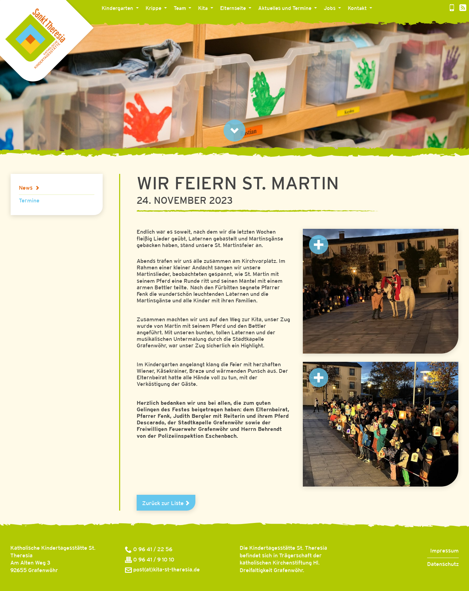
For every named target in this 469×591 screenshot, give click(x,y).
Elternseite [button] (233, 8)
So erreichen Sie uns (377, 23)
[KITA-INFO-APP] (451, 8)
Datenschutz (443, 564)
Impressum (444, 551)
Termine (29, 200)
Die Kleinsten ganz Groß (179, 23)
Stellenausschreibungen (358, 23)
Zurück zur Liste (163, 503)
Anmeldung (239, 23)
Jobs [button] (330, 8)
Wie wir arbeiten (223, 23)
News (270, 23)
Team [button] (180, 8)
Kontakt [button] (358, 8)
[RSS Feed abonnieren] (462, 8)
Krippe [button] (154, 8)
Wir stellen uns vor (201, 23)
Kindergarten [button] (118, 8)
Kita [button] (203, 8)
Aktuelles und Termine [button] (285, 8)
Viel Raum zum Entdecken (138, 23)
